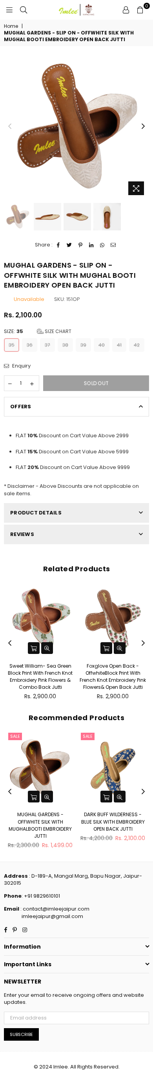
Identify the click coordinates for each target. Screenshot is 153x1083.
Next (143, 126)
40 (101, 345)
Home (11, 26)
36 (30, 345)
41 (119, 345)
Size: (37, 331)
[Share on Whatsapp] (103, 244)
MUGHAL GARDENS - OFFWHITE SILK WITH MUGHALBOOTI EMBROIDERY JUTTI (40, 825)
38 (65, 345)
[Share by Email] (114, 244)
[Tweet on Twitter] (70, 244)
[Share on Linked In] (92, 244)
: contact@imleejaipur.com (54, 909)
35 (12, 345)
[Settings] (126, 10)
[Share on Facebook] (59, 244)
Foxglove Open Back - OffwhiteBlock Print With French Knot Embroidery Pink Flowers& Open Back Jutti (113, 677)
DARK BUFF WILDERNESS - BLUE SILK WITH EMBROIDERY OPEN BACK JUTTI (113, 821)
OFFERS (20, 406)
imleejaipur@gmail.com (52, 916)
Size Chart (57, 331)
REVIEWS (22, 534)
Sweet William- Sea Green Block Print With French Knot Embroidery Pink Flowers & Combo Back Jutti (40, 677)
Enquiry (21, 365)
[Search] (23, 10)
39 (83, 345)
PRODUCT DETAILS (36, 512)
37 (47, 345)
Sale (15, 736)
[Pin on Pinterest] (81, 244)
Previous (10, 126)
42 (137, 345)
